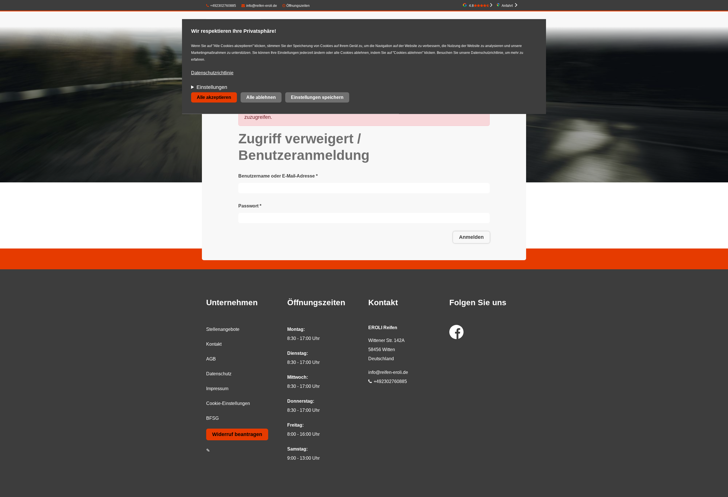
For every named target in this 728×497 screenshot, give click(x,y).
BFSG (212, 418)
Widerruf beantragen (237, 434)
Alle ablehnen (261, 97)
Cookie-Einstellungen (228, 403)
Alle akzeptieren (214, 97)
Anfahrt (507, 6)
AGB (211, 359)
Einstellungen (212, 87)
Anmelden (471, 237)
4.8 (471, 6)
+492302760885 (223, 6)
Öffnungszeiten (298, 6)
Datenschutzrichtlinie (212, 72)
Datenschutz (218, 373)
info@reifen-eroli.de (261, 6)
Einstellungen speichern (317, 97)
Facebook (456, 332)
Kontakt (214, 344)
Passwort (249, 205)
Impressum (217, 388)
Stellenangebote (222, 329)
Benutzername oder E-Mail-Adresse (278, 176)
